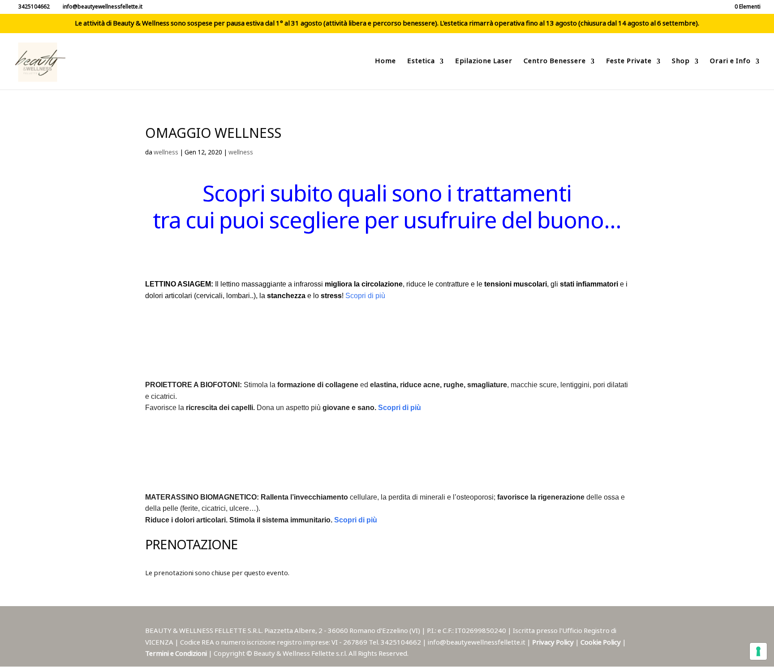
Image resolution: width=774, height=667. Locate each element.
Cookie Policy (601, 642)
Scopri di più (365, 295)
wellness (166, 153)
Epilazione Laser (483, 62)
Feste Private (629, 62)
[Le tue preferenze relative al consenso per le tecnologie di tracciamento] (758, 651)
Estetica (421, 62)
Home (385, 62)
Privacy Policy (553, 642)
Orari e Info (730, 62)
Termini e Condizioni (176, 653)
